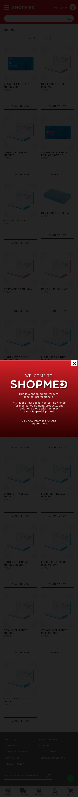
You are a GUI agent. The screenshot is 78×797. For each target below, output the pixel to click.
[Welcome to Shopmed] (39, 436)
